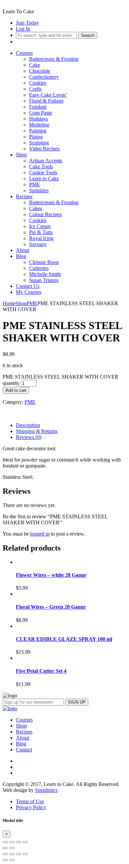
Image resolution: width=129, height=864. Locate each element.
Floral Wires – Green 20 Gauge (51, 607)
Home (9, 303)
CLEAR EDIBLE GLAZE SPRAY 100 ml (64, 639)
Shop (21, 154)
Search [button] (88, 35)
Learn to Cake (44, 178)
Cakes (35, 208)
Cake (34, 65)
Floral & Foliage (46, 101)
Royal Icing (41, 238)
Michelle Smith (45, 274)
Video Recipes (44, 148)
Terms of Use (30, 801)
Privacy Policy (31, 807)
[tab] (71, 425)
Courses (24, 53)
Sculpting (39, 142)
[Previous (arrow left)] (5, 848)
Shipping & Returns (37, 431)
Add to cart (15, 390)
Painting (37, 130)
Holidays (38, 119)
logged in (40, 534)
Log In (23, 29)
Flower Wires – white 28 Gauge (51, 575)
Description (28, 425)
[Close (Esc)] (5, 842)
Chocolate (39, 71)
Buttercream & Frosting (53, 59)
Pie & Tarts (41, 232)
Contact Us (27, 286)
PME (34, 184)
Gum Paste (40, 113)
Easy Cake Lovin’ (48, 95)
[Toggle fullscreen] (18, 842)
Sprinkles (39, 190)
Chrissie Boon (44, 262)
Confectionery (44, 77)
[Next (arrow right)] (12, 848)
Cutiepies (39, 268)
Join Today (27, 23)
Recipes (24, 196)
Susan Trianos (44, 280)
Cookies (37, 83)
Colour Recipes (45, 214)
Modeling (39, 125)
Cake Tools (41, 166)
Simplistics (46, 790)
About (22, 250)
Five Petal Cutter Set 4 (41, 671)
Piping (36, 136)
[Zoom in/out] (25, 842)
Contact (24, 749)
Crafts (35, 89)
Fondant (37, 107)
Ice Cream (40, 226)
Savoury (38, 244)
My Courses (28, 292)
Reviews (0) (28, 437)
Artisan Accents (45, 160)
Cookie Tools (43, 172)
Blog (21, 256)
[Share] (12, 842)
